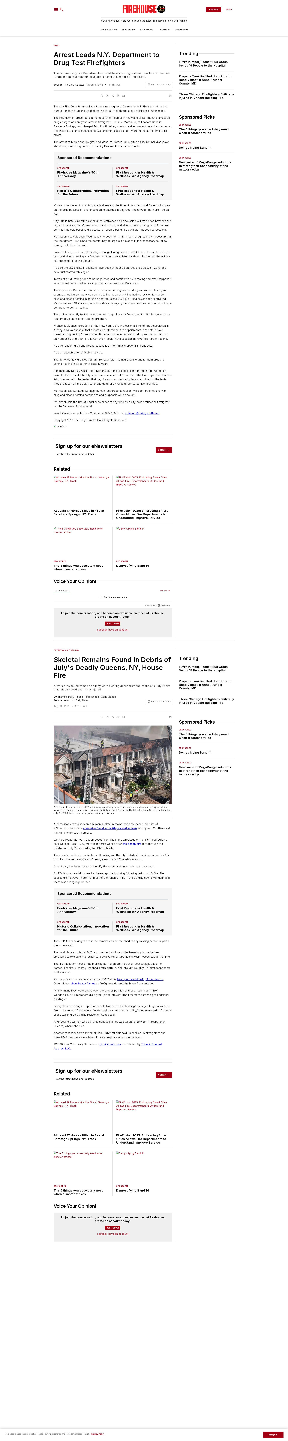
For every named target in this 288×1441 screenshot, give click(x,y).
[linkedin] (107, 95)
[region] (113, 598)
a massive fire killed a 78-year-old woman (110, 828)
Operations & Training (66, 650)
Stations (165, 29)
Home (57, 45)
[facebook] (101, 95)
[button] (56, 9)
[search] (61, 9)
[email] (123, 95)
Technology (147, 29)
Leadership (128, 29)
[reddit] (118, 95)
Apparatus (181, 29)
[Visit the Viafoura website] (164, 605)
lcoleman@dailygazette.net (142, 413)
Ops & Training (108, 29)
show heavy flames (83, 983)
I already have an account (112, 629)
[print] (170, 95)
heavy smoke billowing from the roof (140, 979)
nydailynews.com (110, 1044)
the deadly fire (132, 843)
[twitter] (112, 95)
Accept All (273, 1435)
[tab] (62, 590)
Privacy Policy (97, 1434)
